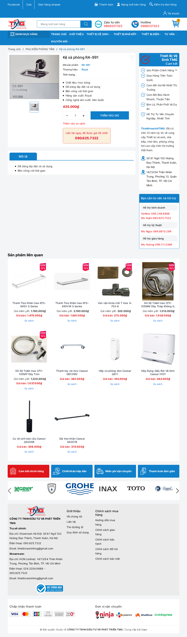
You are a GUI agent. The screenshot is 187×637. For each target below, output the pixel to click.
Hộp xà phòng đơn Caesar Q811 (115, 372)
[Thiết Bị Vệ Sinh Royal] (164, 488)
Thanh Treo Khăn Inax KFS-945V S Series (29, 304)
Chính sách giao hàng (105, 532)
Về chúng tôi (74, 516)
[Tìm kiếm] (86, 24)
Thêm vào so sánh (74, 123)
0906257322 (150, 26)
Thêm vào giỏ (109, 115)
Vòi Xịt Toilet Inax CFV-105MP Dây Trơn (29, 372)
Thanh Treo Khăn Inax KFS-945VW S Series (72, 304)
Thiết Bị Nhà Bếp (125, 34)
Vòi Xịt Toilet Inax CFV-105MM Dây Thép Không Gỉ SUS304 (158, 304)
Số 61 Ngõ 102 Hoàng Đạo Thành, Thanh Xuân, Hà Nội (161, 163)
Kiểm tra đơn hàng (165, 4)
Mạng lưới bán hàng (133, 4)
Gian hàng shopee (49, 4)
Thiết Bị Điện (151, 34)
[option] (34, 77)
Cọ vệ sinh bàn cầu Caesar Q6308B (29, 440)
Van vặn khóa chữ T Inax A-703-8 (115, 304)
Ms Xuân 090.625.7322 (156, 218)
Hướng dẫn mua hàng (105, 522)
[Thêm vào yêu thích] (132, 57)
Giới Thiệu (76, 34)
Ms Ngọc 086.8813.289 (156, 231)
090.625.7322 (32, 543)
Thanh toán (106, 4)
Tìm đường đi (75, 527)
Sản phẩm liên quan (25, 255)
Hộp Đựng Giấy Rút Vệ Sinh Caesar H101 (158, 372)
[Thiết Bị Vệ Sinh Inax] (108, 488)
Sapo (144, 629)
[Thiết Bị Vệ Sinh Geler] (23, 488)
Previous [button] (9, 491)
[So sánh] (46, 281)
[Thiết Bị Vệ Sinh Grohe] (80, 489)
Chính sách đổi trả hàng (106, 551)
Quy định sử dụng (78, 532)
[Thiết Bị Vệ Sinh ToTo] (136, 488)
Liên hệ (71, 521)
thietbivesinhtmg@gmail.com (35, 548)
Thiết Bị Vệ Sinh (98, 34)
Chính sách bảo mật (107, 558)
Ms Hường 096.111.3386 (156, 244)
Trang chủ (58, 34)
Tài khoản (173, 13)
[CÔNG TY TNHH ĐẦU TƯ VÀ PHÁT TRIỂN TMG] (17, 23)
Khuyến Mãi (59, 41)
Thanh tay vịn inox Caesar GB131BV (72, 372)
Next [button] (177, 491)
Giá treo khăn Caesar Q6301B (72, 440)
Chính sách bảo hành (105, 541)
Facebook (14, 4)
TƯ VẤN (170, 34)
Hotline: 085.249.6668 (155, 213)
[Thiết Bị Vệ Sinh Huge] (52, 488)
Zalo (29, 4)
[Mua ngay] (12, 281)
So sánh (29, 320)
